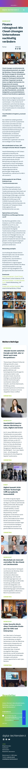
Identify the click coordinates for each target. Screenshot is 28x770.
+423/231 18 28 (11, 757)
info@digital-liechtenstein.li (10, 759)
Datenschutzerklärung (11, 717)
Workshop (6, 21)
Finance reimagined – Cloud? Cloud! (12, 276)
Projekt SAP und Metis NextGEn (11, 286)
